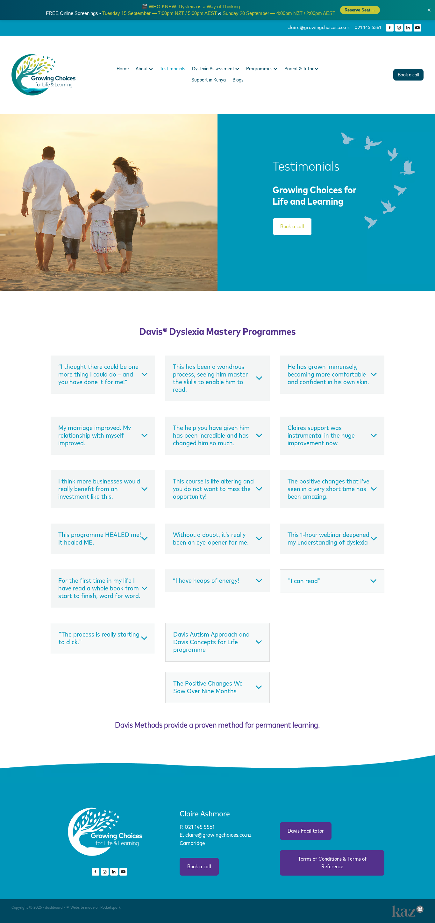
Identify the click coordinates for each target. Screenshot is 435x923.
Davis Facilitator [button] (306, 831)
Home (123, 69)
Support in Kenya (208, 80)
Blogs (238, 80)
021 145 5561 (200, 827)
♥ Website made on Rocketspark (93, 908)
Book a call (408, 75)
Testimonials (172, 69)
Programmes (260, 69)
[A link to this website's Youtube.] (417, 28)
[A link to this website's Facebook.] (390, 28)
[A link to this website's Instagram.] (399, 28)
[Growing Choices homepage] (52, 74)
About (142, 69)
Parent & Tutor (299, 69)
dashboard (54, 908)
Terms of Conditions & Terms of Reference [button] (332, 862)
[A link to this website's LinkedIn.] (408, 28)
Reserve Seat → (360, 10)
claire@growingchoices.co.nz (319, 27)
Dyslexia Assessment (213, 69)
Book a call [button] (292, 226)
